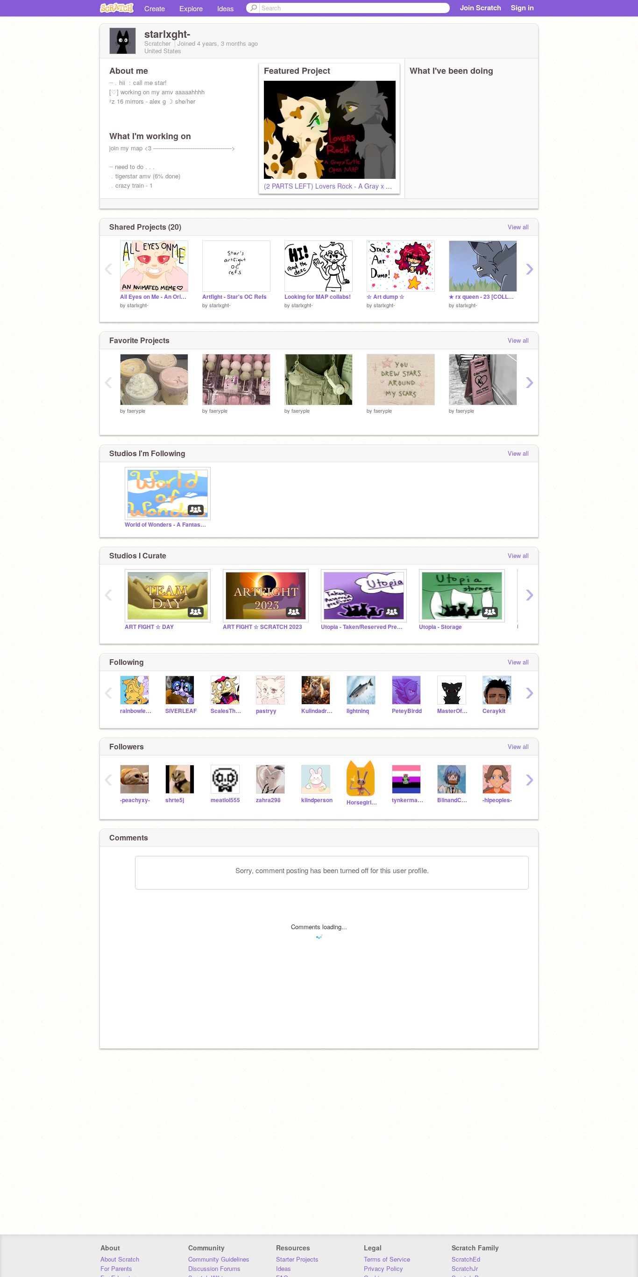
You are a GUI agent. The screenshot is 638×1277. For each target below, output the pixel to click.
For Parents (116, 1268)
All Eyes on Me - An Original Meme (154, 297)
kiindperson (317, 800)
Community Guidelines (218, 1259)
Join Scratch (480, 7)
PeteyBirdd (407, 711)
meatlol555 (225, 800)
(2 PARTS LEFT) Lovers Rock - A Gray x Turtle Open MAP (350, 185)
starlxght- (138, 305)
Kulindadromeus (317, 711)
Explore (191, 8)
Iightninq (358, 711)
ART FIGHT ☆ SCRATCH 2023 (262, 627)
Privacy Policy (383, 1268)
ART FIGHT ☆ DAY (149, 627)
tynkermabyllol (407, 800)
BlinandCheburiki (452, 800)
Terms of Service (387, 1259)
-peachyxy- (135, 800)
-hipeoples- (497, 800)
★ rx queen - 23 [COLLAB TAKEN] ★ (483, 297)
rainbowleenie (135, 711)
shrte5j (174, 800)
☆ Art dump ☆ (385, 297)
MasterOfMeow (452, 711)
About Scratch (119, 1259)
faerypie (136, 410)
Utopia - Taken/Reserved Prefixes (363, 627)
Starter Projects (297, 1259)
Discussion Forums (214, 1268)
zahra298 (268, 800)
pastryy (266, 711)
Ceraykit (493, 711)
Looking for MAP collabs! (317, 297)
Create (154, 8)
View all (518, 226)
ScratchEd (466, 1259)
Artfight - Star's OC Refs (234, 297)
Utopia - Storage (440, 627)
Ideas (225, 8)
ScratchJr (465, 1268)
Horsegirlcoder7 (362, 802)
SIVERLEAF (181, 711)
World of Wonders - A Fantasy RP (167, 525)
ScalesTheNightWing (226, 711)
